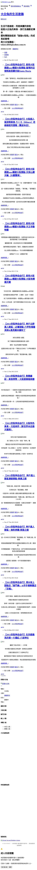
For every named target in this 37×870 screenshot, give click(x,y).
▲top (2, 111)
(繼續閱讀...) (4, 101)
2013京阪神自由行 (17, 108)
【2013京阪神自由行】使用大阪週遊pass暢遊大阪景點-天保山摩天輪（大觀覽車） (19, 172)
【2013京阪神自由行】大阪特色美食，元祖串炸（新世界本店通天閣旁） (19, 426)
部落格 (6, 55)
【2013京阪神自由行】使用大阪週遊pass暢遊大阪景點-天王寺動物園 (19, 226)
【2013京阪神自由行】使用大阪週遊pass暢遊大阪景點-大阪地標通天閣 (19, 279)
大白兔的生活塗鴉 (12, 14)
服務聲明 (19, 845)
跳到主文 (3, 19)
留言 (16, 104)
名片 (5, 57)
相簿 (5, 52)
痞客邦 (12, 104)
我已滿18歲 (4, 867)
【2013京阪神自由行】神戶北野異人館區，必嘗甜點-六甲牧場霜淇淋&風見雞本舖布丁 (19, 327)
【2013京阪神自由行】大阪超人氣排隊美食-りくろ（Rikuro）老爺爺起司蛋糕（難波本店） (19, 122)
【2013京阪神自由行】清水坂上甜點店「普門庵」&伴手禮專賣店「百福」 (20, 585)
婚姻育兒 (15, 49)
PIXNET (8, 843)
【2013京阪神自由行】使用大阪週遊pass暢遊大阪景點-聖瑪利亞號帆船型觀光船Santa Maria (19, 67)
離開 (10, 867)
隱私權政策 (32, 843)
